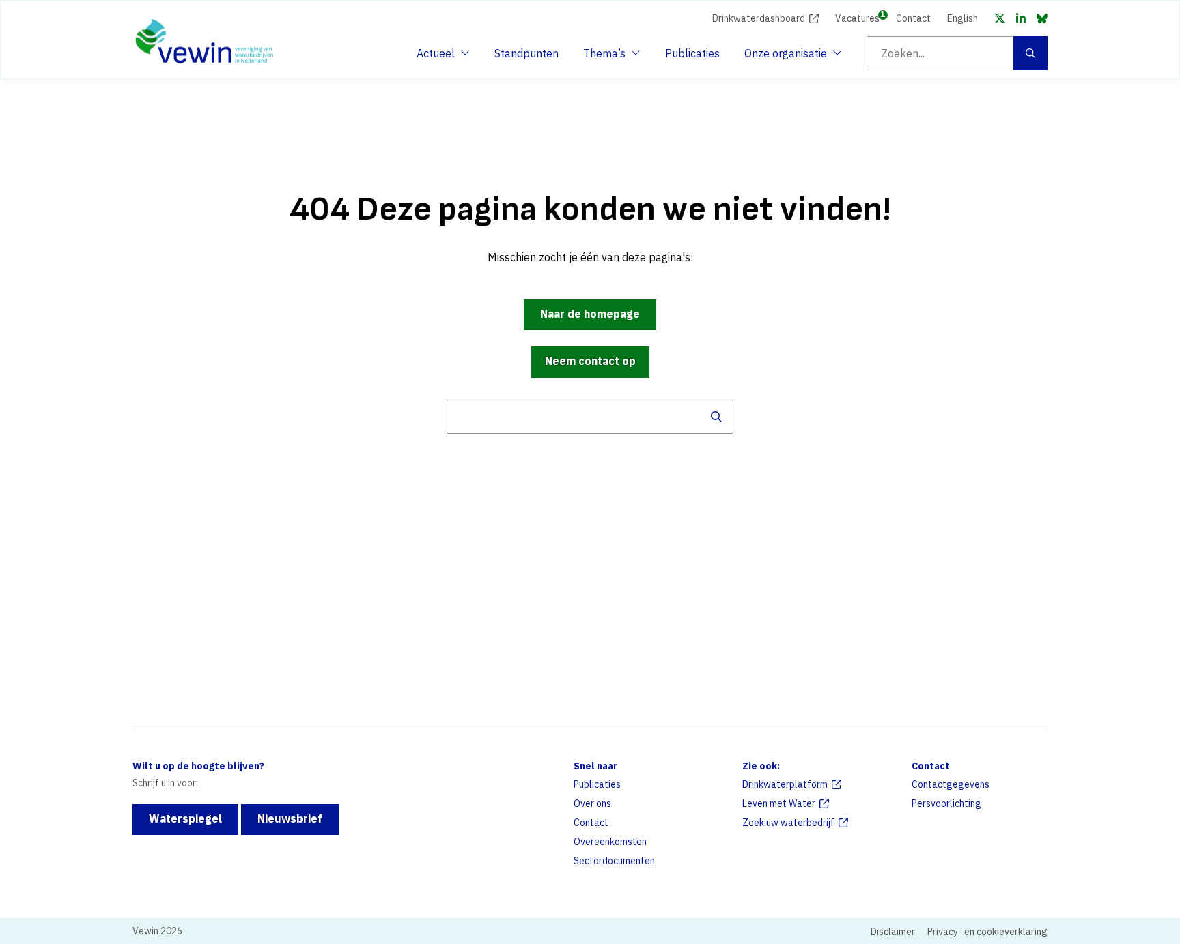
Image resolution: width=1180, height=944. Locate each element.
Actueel (441, 57)
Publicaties (692, 53)
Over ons (592, 803)
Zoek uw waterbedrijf (788, 822)
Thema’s (607, 57)
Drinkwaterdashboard (758, 18)
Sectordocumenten (614, 861)
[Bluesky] (1042, 18)
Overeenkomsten (610, 842)
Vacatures (857, 17)
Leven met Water (778, 803)
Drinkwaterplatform (785, 784)
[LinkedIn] (1021, 18)
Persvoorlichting (946, 803)
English (962, 18)
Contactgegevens (950, 784)
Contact (913, 18)
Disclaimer (893, 932)
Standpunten (526, 53)
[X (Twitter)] (999, 18)
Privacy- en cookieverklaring (987, 932)
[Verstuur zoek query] (716, 417)
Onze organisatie (785, 57)
